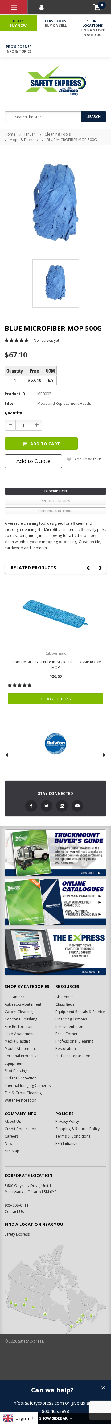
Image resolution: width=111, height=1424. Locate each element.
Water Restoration (20, 1100)
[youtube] (77, 806)
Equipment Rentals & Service (80, 1011)
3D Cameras (15, 997)
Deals (18, 23)
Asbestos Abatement (23, 1004)
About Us (13, 1121)
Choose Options (56, 698)
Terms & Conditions (73, 1136)
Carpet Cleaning (19, 1011)
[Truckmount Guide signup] (55, 852)
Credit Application (20, 1128)
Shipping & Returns (56, 510)
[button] (103, 1388)
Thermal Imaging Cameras (28, 1085)
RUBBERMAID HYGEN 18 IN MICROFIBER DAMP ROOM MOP (55, 664)
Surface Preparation (73, 1056)
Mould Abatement (20, 1048)
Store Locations (92, 27)
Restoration (66, 1048)
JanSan (30, 134)
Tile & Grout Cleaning (23, 1092)
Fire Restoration (18, 1026)
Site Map (12, 1151)
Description (55, 491)
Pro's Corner (19, 48)
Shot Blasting (16, 1070)
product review (55, 501)
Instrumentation (69, 1026)
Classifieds (56, 23)
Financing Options (71, 1019)
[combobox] (19, 1418)
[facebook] (31, 806)
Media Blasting (17, 1041)
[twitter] (46, 806)
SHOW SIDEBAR (55, 1418)
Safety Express (17, 1234)
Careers (11, 1136)
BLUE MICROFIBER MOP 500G (72, 139)
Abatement (65, 997)
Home (10, 134)
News (9, 1143)
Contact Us (14, 1211)
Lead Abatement (19, 1033)
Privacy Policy (67, 1121)
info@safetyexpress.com (38, 1403)
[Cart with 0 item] (97, 7)
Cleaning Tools (58, 134)
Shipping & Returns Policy (78, 1128)
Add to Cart (45, 444)
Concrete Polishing (21, 1019)
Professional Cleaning (74, 1041)
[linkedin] (62, 806)
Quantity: (14, 413)
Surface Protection (21, 1078)
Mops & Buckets (24, 139)
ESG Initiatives (67, 1143)
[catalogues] (55, 902)
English (22, 1418)
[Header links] (13, 7)
